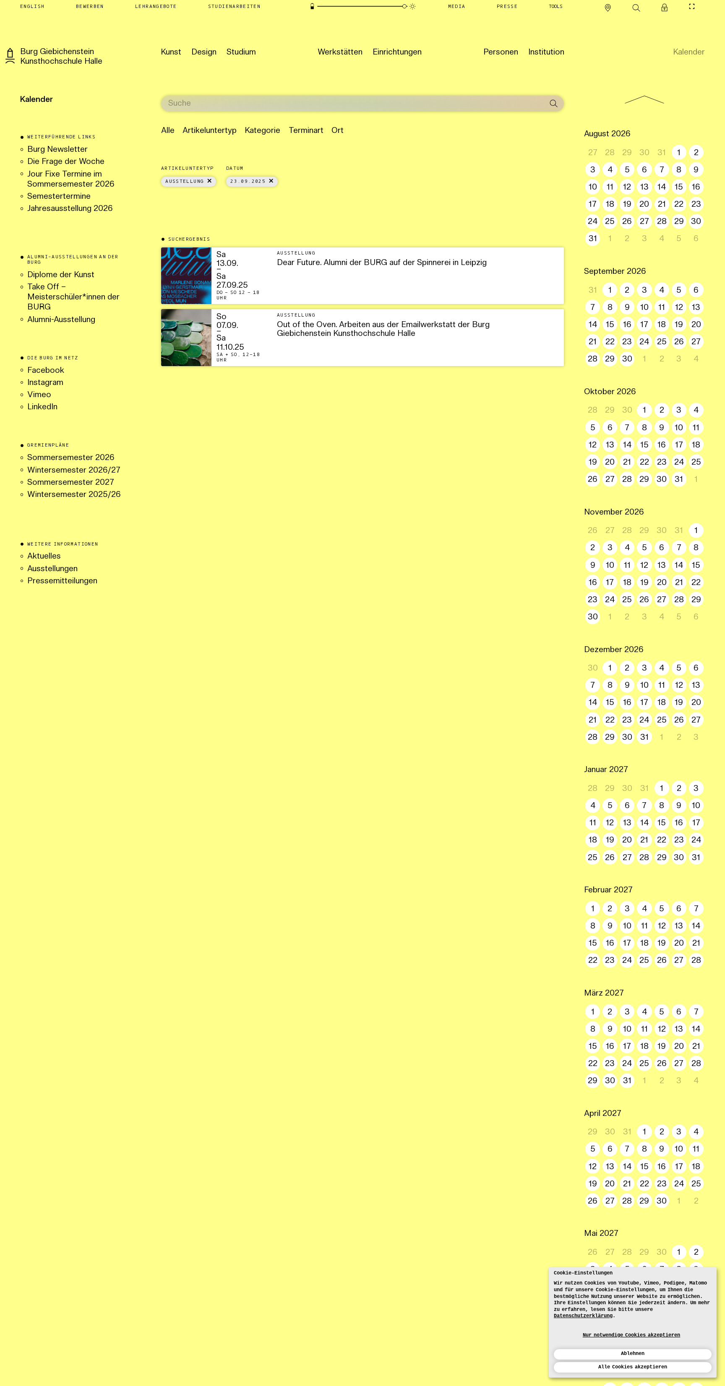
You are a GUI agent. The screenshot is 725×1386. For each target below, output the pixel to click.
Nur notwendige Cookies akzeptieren (632, 1335)
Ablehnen (632, 1354)
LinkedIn (42, 407)
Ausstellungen (52, 569)
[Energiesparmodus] (312, 6)
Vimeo (39, 395)
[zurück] (644, 100)
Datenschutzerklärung (583, 1316)
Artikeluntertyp (210, 131)
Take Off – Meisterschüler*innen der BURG (73, 297)
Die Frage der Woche (65, 162)
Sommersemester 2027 (70, 483)
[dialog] (633, 1322)
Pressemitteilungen (62, 581)
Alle (168, 131)
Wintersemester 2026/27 (73, 471)
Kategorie (262, 131)
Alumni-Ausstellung (62, 320)
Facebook (45, 371)
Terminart (306, 131)
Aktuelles (44, 557)
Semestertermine (59, 197)
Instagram (45, 383)
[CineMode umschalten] (692, 6)
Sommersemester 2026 (71, 458)
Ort (337, 131)
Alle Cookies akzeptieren (632, 1367)
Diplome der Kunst (60, 275)
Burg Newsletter (57, 150)
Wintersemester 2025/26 (74, 495)
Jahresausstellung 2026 (70, 209)
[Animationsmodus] (412, 6)
